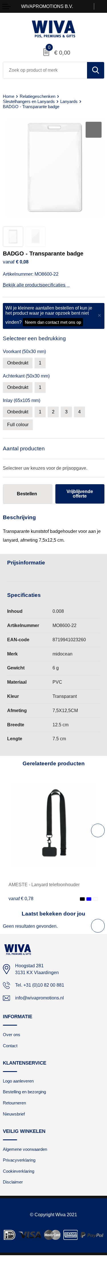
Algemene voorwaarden (25, 1149)
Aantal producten (24, 448)
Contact (10, 1045)
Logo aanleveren (18, 1081)
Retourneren (14, 1102)
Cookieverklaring (18, 1171)
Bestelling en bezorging (24, 1091)
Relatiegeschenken (37, 96)
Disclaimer (13, 1182)
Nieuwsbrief (14, 1114)
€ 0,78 (21, 898)
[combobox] (45, 70)
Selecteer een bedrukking (34, 338)
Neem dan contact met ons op (53, 322)
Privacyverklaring (19, 1160)
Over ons (11, 1034)
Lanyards (69, 101)
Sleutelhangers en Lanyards (29, 101)
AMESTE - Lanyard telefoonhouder (44, 884)
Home (8, 96)
